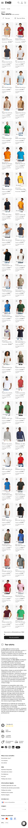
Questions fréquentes (6, 769)
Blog (18, 747)
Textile (8, 8)
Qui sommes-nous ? (6, 758)
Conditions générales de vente (8, 785)
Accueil (3, 8)
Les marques (4, 760)
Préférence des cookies (7, 792)
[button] (23, 823)
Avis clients (4, 763)
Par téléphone (4, 774)
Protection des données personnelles (10, 788)
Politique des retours (6, 778)
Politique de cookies (6, 790)
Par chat (3, 776)
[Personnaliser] (7, 46)
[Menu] (2, 2)
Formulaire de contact (6, 772)
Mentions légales (5, 794)
